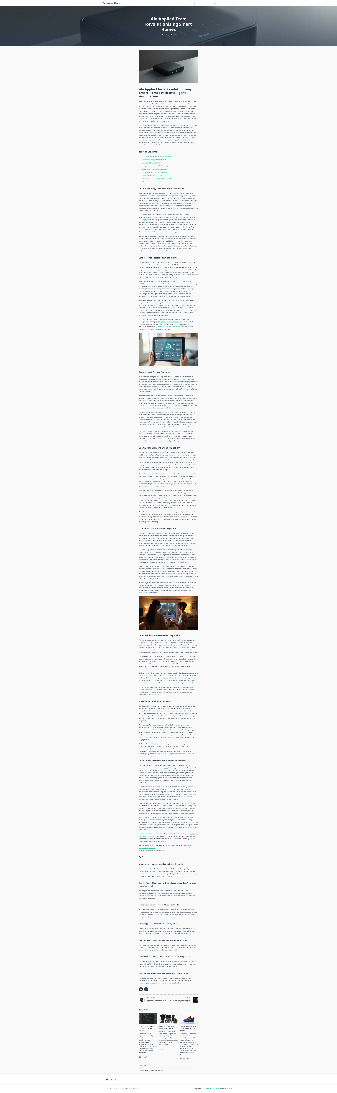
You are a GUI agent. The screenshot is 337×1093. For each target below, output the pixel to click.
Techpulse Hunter (112, 2)
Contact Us (199, 3)
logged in (149, 1070)
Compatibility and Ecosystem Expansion (155, 172)
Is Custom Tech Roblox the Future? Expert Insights (147, 1028)
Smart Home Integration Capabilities (154, 160)
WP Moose (230, 1088)
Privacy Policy (211, 3)
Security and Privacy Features (151, 163)
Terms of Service (220, 3)
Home (204, 3)
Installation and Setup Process (152, 175)
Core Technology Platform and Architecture (156, 156)
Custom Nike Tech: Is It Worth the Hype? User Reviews (188, 1028)
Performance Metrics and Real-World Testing (157, 179)
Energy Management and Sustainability (155, 166)
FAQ (143, 182)
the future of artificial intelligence (169, 327)
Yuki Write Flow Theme (212, 1088)
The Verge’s (143, 220)
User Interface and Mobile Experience (154, 169)
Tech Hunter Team (165, 34)
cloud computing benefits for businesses (168, 322)
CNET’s (166, 768)
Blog (193, 3)
